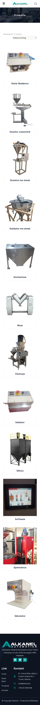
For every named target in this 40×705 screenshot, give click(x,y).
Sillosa (20, 470)
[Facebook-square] (15, 660)
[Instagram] (25, 660)
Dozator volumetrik (20, 131)
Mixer (20, 325)
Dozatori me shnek (20, 180)
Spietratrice (20, 567)
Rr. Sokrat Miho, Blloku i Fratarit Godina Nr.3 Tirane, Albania (28, 676)
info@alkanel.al (24, 683)
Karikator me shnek (20, 228)
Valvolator (20, 616)
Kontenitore (20, 277)
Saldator (20, 422)
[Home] (20, 645)
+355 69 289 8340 (25, 688)
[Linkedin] (20, 660)
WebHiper (34, 701)
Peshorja (20, 374)
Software (20, 519)
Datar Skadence (20, 83)
